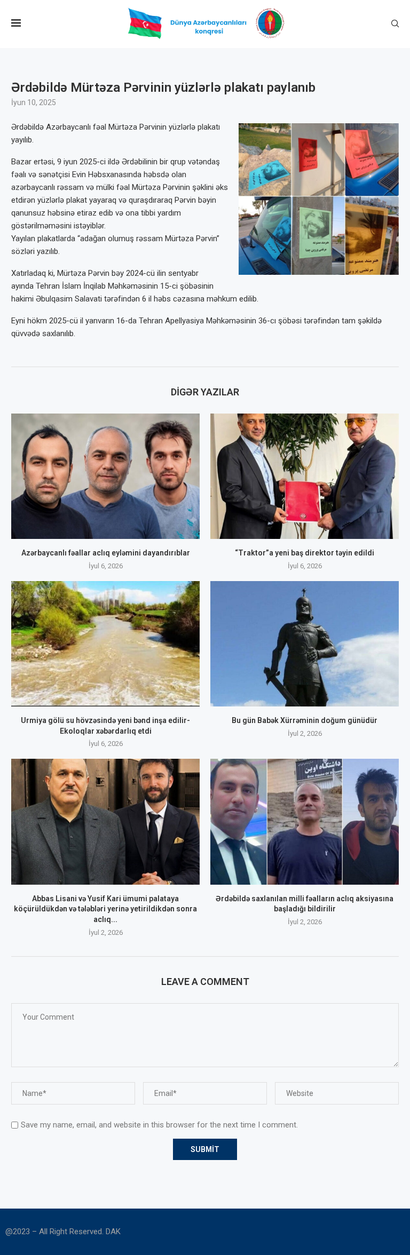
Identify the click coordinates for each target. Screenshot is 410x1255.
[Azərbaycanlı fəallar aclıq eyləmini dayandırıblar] (105, 476)
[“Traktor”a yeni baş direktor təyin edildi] (304, 476)
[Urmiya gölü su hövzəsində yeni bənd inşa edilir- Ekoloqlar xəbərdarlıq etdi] (105, 643)
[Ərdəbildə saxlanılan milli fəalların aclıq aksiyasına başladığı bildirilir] (304, 821)
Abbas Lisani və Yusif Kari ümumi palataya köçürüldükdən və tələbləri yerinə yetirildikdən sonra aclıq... (105, 909)
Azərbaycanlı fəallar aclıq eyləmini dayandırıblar (105, 553)
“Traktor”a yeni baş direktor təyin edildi (304, 553)
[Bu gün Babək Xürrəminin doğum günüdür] (304, 643)
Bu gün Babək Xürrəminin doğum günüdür (304, 720)
